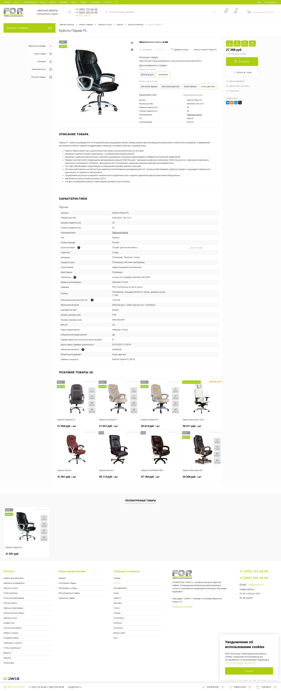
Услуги (74, 2)
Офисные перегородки (13, 608)
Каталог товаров (17, 27)
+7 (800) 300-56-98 (55, 687)
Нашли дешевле (237, 81)
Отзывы (83, 2)
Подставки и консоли (13, 643)
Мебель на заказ (11, 633)
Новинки (62, 578)
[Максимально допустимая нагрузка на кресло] (92, 300)
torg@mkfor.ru (255, 584)
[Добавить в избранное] (132, 43)
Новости (52, 2)
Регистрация (270, 2)
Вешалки (7, 653)
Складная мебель (11, 638)
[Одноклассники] (232, 102)
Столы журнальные (12, 648)
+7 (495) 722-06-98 (37, 687)
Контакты (107, 2)
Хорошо (249, 671)
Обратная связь (16, 687)
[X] (240, 102)
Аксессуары (9, 663)
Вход (259, 2)
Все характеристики (192, 95)
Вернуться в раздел (37, 46)
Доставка (63, 2)
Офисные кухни (10, 618)
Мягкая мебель (10, 603)
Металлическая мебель (14, 613)
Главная (7, 2)
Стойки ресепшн (11, 593)
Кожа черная (190, 86)
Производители (30, 2)
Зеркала (7, 658)
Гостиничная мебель (13, 628)
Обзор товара (40, 54)
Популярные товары (67, 583)
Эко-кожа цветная (170, 86)
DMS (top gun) (147, 74)
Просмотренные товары (140, 500)
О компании (95, 2)
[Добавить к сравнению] (132, 49)
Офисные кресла (194, 115)
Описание (41, 62)
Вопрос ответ (119, 633)
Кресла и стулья (11, 588)
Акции (43, 2)
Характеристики (39, 69)
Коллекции (118, 628)
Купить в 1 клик (244, 72)
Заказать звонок (82, 16)
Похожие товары (38, 77)
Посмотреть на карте (182, 606)
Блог (116, 638)
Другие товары (196, 247)
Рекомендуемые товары (69, 593)
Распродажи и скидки (68, 588)
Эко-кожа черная (149, 86)
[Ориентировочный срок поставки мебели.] (78, 247)
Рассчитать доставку (239, 86)
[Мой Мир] (236, 102)
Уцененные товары (67, 598)
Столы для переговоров (14, 598)
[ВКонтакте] (227, 102)
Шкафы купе (9, 623)
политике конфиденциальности (240, 663)
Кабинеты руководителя (14, 583)
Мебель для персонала (13, 578)
